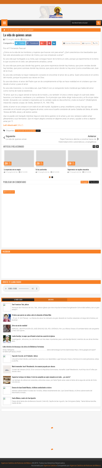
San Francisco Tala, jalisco (20, 304)
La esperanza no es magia (12, 169)
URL (96, 43)
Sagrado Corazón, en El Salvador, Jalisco (25, 355)
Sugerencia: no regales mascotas (78, 169)
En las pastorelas (41, 169)
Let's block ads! (10, 125)
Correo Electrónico (72, 43)
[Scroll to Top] (98, 464)
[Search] (98, 23)
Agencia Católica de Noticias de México (16, 463)
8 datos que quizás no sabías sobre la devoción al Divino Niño (31, 315)
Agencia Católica (50, 466)
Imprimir (87, 43)
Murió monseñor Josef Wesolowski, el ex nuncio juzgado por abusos (33, 366)
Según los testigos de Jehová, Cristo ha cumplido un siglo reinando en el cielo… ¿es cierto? (41, 377)
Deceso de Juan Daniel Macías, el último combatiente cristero (31, 387)
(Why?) (20, 125)
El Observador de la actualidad (25, 131)
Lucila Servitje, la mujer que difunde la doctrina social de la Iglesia (33, 336)
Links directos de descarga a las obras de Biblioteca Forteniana (23, 346)
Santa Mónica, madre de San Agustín (24, 398)
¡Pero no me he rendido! (19, 325)
